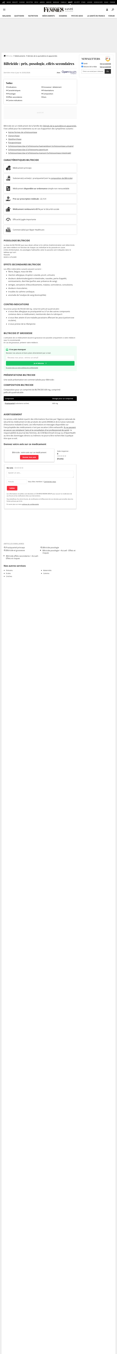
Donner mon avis (29, 457)
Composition (48, 94)
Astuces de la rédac (90, 67)
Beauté (15, 2)
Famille (63, 2)
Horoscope (98, 2)
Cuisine (22, 2)
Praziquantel (10, 403)
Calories (46, 573)
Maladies (6, 16)
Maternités (47, 570)
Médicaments (48, 16)
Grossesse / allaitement (52, 87)
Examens (63, 16)
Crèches (9, 576)
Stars (83, 2)
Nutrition (33, 16)
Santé (70, 2)
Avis (44, 97)
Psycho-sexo (77, 16)
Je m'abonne (39, 363)
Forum (112, 2)
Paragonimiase (14, 142)
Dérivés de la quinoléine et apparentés (42, 56)
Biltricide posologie (51, 550)
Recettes (29, 2)
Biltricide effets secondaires (18, 556)
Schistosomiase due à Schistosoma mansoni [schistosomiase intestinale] (39, 153)
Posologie (12, 94)
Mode (9, 2)
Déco (36, 2)
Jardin (42, 2)
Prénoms (9, 570)
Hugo (106, 2)
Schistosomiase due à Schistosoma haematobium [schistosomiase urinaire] (40, 146)
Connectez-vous (50, 482)
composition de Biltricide (61, 178)
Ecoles (8, 573)
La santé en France (96, 16)
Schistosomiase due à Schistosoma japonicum (28, 149)
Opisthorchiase (14, 139)
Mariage (56, 2)
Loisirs (89, 2)
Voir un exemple (105, 64)
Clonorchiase (14, 135)
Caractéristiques (14, 90)
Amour (48, 2)
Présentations (48, 90)
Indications (12, 87)
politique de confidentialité (30, 504)
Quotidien (19, 16)
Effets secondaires (15, 97)
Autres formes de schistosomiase (22, 132)
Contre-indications (15, 100)
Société (77, 2)
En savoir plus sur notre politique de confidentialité (22, 368)
